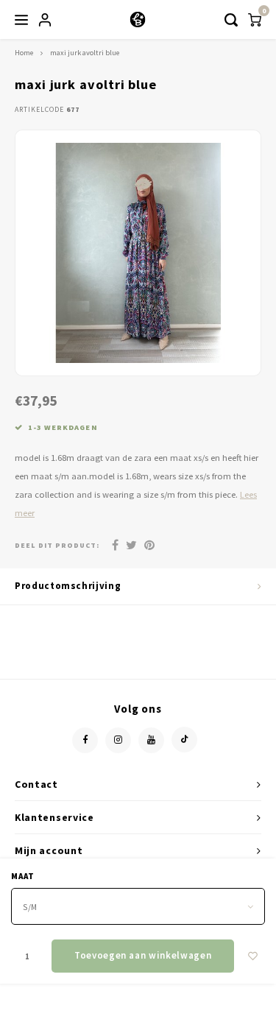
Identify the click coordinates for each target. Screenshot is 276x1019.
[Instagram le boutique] (118, 740)
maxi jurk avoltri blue (84, 52)
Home (24, 52)
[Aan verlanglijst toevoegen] (253, 956)
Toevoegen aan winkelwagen (142, 955)
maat (23, 876)
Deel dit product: (57, 545)
